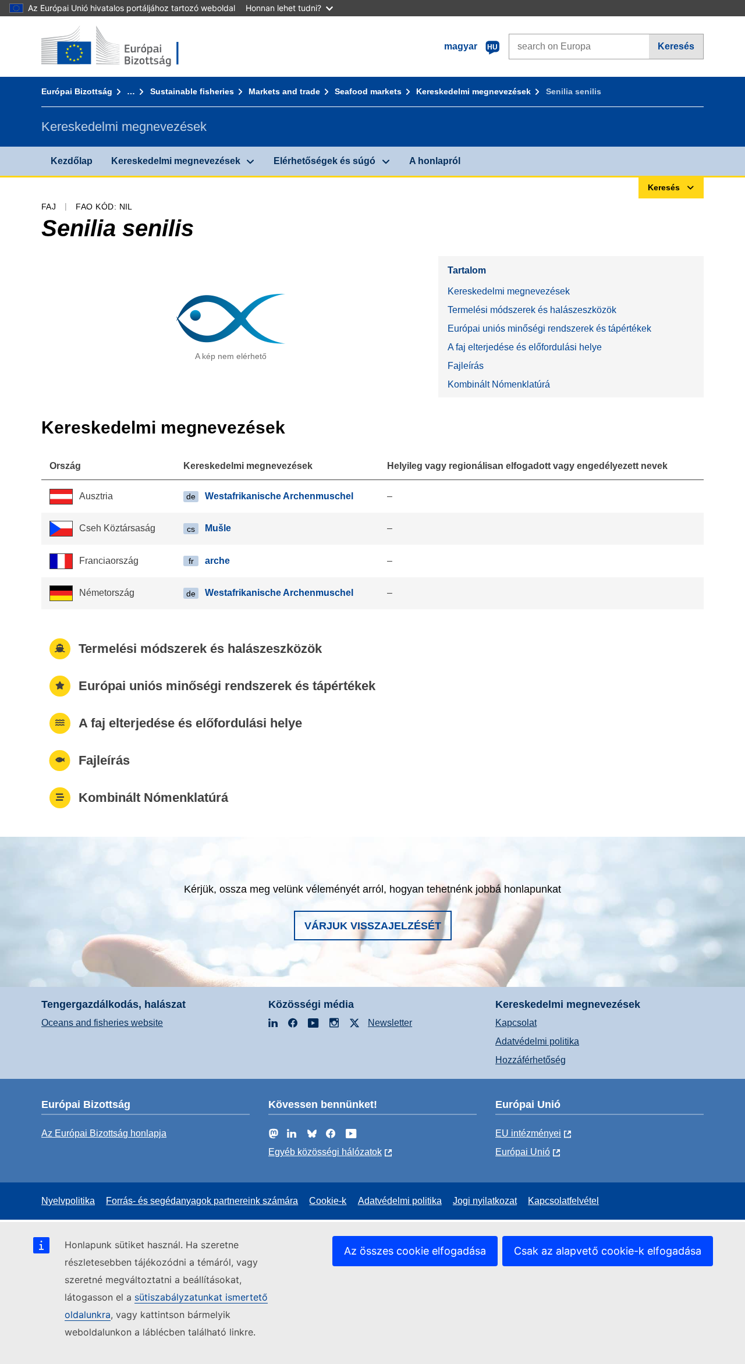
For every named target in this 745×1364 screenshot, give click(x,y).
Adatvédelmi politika (537, 1041)
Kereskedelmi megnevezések (473, 91)
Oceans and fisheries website (102, 1023)
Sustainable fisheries (192, 91)
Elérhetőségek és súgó (324, 161)
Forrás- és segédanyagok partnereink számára (202, 1201)
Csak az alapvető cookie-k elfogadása (607, 1251)
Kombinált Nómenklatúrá (499, 384)
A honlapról (434, 161)
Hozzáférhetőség (530, 1060)
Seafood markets (368, 91)
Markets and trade (284, 91)
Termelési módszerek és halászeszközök (532, 310)
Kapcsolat (516, 1023)
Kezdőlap (72, 161)
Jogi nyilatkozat (485, 1201)
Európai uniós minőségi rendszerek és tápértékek (549, 328)
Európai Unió (522, 1152)
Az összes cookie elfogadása (415, 1251)
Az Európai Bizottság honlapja (103, 1133)
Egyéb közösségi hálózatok (325, 1152)
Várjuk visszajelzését (372, 926)
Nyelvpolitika (68, 1201)
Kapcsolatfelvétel (563, 1201)
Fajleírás (466, 366)
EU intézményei (528, 1133)
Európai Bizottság (76, 91)
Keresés (676, 46)
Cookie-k (327, 1201)
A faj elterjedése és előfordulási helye (525, 347)
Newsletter (390, 1023)
